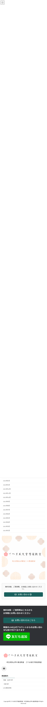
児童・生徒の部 (8, 680)
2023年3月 (6, 526)
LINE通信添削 (7, 688)
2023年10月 (7, 497)
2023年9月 (6, 501)
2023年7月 (6, 510)
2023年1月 (6, 530)
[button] (23, 620)
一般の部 (6, 684)
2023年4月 (6, 522)
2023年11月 (7, 493)
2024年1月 (6, 485)
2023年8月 (6, 506)
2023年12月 (7, 489)
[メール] (4, 668)
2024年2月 (6, 481)
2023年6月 (6, 514)
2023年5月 (6, 518)
